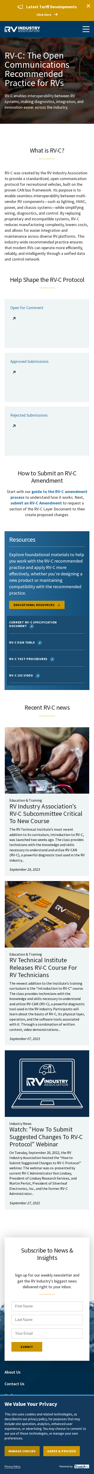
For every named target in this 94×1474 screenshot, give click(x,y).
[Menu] (86, 29)
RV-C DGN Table (22, 642)
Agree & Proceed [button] (61, 1451)
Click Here (44, 15)
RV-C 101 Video (21, 675)
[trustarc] (81, 1466)
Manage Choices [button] (22, 1451)
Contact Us (14, 1383)
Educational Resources (34, 605)
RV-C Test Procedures (28, 659)
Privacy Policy (13, 1466)
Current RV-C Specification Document (33, 624)
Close (88, 5)
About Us (13, 1372)
